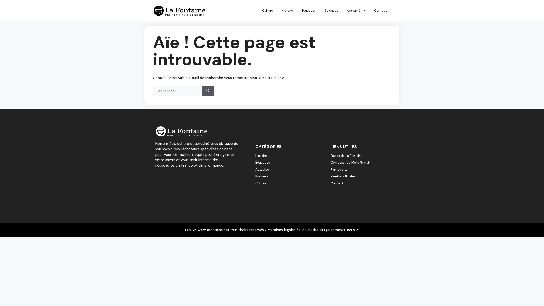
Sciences (331, 10)
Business (261, 176)
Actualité (353, 10)
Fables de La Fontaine (347, 156)
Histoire (287, 10)
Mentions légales (343, 176)
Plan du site (339, 169)
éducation (262, 162)
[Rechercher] (208, 91)
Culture (267, 10)
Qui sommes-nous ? (341, 230)
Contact (380, 10)
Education (309, 10)
